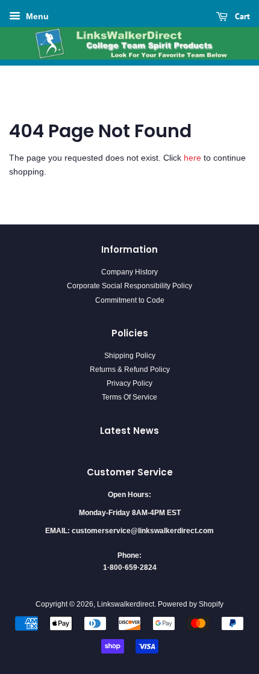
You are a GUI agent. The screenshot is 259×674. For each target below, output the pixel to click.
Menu (36, 16)
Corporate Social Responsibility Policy (129, 286)
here (192, 157)
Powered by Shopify (190, 604)
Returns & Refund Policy (130, 369)
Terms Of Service (129, 397)
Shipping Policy (129, 355)
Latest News (129, 430)
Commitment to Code (129, 300)
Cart (241, 16)
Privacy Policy (129, 383)
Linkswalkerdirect (125, 604)
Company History (129, 272)
